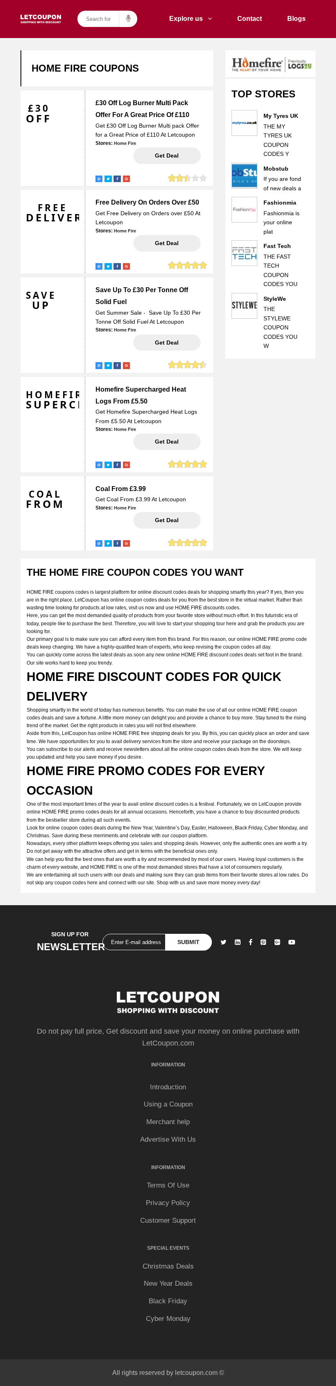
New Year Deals (168, 1283)
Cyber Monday (168, 1319)
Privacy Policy (168, 1203)
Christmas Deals (168, 1266)
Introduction (168, 1087)
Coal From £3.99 (120, 488)
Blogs (296, 18)
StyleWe (274, 298)
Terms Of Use (168, 1185)
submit (188, 942)
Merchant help (168, 1122)
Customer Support (168, 1220)
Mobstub (275, 168)
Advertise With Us (168, 1139)
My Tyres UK (280, 116)
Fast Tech (277, 246)
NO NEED (167, 155)
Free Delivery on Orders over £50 (147, 202)
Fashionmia (279, 202)
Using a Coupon (168, 1104)
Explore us (188, 18)
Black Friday (168, 1301)
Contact (249, 18)
